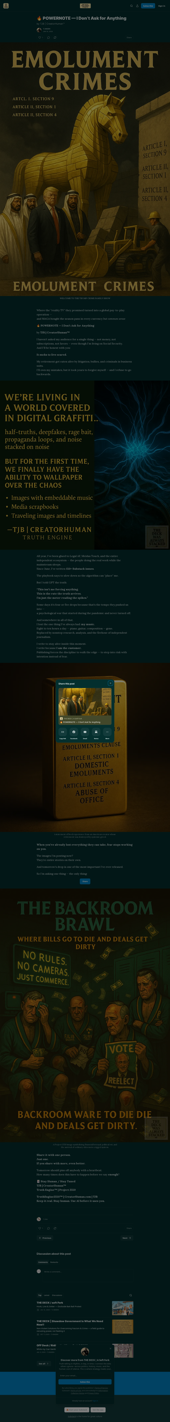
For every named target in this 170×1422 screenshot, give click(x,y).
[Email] (85, 732)
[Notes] (96, 732)
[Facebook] (74, 732)
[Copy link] (62, 732)
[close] (110, 683)
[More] (107, 732)
